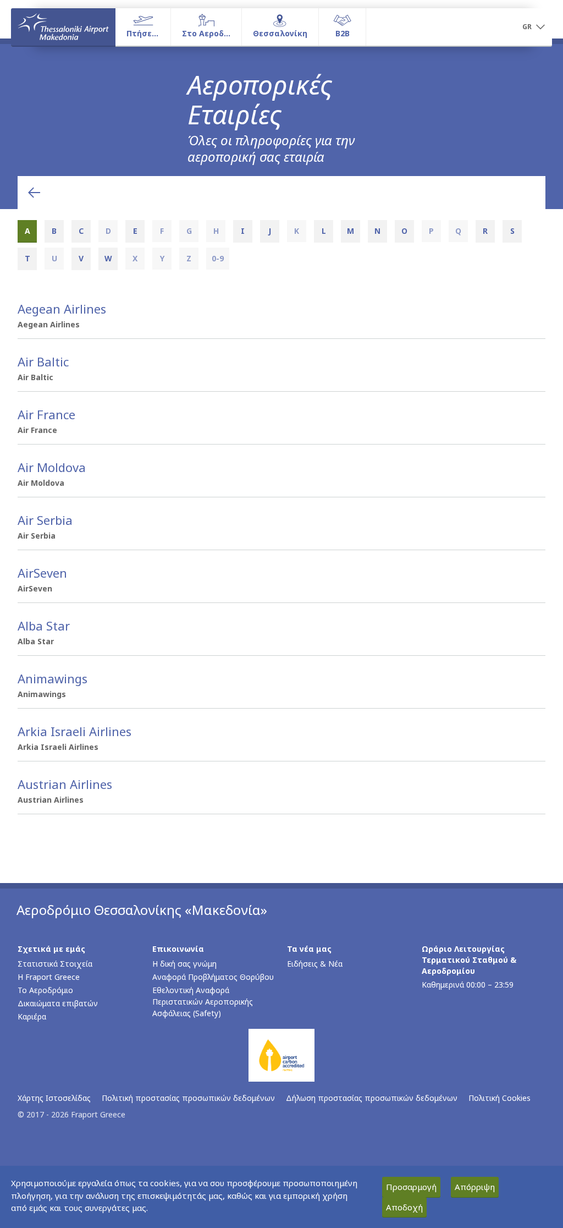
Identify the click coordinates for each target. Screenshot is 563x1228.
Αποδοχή (404, 1207)
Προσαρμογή (411, 1186)
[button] (533, 27)
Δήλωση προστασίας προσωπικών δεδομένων (371, 1098)
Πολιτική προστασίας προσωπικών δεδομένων (188, 1098)
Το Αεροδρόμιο (45, 990)
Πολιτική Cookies (499, 1098)
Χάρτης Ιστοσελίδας (54, 1098)
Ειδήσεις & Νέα (315, 963)
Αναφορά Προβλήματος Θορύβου (213, 977)
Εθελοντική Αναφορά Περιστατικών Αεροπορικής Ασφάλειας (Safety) (202, 1001)
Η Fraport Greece (49, 977)
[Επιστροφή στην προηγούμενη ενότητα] (34, 192)
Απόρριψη (475, 1186)
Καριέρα (32, 1016)
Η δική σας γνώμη (184, 963)
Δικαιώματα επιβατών (58, 1003)
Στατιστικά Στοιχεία (55, 963)
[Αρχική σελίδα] (63, 27)
